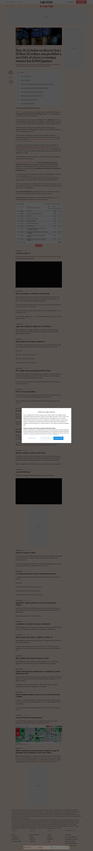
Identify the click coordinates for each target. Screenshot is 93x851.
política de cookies (57, 423)
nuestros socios (43, 415)
